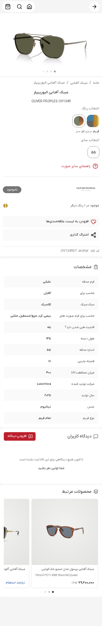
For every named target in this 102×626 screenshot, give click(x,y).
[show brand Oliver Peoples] (86, 189)
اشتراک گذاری (79, 234)
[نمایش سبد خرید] (8, 7)
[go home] (29, 7)
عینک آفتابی (79, 83)
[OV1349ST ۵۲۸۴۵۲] (79, 121)
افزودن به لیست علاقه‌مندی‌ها (67, 221)
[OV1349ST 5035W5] (93, 121)
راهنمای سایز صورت (76, 166)
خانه (96, 83)
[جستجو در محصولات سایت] (19, 7)
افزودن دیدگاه (17, 436)
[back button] (94, 6)
